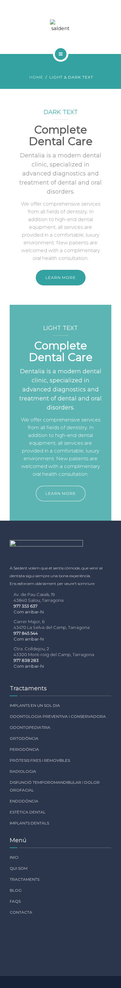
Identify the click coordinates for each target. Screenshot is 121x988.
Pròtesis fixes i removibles (40, 760)
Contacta (21, 912)
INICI (14, 857)
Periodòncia (24, 749)
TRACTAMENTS (24, 879)
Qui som (18, 868)
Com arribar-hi (29, 611)
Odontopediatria (30, 727)
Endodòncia (24, 801)
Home (36, 77)
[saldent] (60, 25)
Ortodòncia (24, 738)
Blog (16, 890)
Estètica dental (27, 812)
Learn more (60, 277)
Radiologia (23, 771)
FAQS (15, 901)
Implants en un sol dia (35, 705)
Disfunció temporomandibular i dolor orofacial (55, 786)
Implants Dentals (29, 823)
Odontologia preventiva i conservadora (58, 716)
